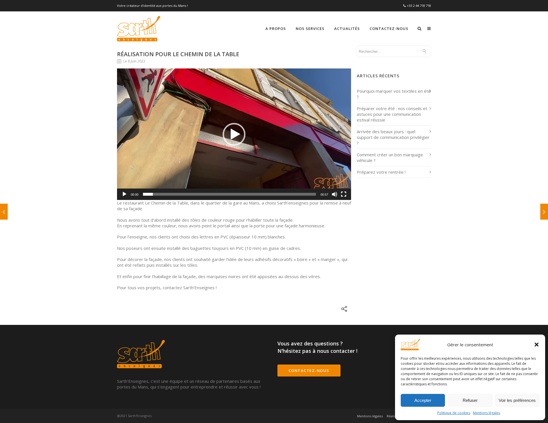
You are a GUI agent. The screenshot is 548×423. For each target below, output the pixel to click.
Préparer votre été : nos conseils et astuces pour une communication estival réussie (392, 114)
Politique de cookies (453, 412)
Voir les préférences (517, 400)
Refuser (470, 400)
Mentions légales (486, 412)
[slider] (229, 194)
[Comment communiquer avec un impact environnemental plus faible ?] (544, 212)
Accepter (422, 400)
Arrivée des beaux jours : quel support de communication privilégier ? (393, 137)
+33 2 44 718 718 (419, 5)
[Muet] (334, 194)
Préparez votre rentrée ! (381, 172)
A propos (275, 28)
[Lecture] (124, 194)
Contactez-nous (389, 28)
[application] (234, 134)
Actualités (347, 28)
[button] (536, 344)
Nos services (310, 28)
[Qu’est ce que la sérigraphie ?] (4, 212)
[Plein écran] (343, 194)
